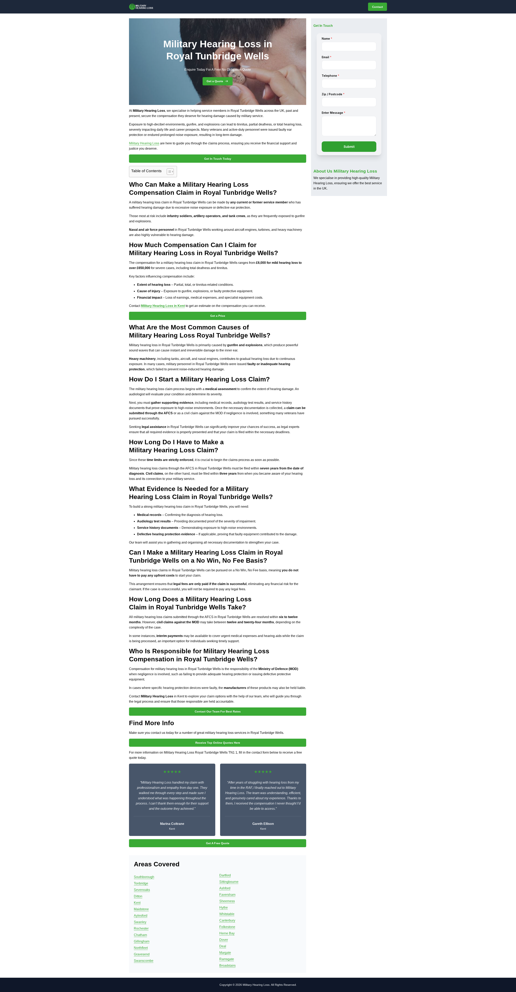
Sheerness (227, 901)
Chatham (140, 935)
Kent (137, 902)
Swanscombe (143, 960)
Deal (222, 946)
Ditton (138, 896)
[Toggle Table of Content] (168, 171)
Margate (225, 952)
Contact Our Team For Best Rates (218, 711)
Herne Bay (227, 933)
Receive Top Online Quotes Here (217, 742)
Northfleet (141, 948)
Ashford (224, 888)
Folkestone (227, 927)
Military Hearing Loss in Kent (163, 306)
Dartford (225, 875)
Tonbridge (141, 883)
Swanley (140, 922)
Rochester (141, 928)
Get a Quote (215, 81)
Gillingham (141, 941)
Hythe (223, 907)
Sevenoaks (142, 890)
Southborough (144, 877)
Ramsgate (226, 959)
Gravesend (142, 954)
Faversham (227, 894)
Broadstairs (227, 965)
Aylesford (140, 915)
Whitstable (226, 914)
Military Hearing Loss (144, 143)
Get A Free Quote (217, 843)
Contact (377, 6)
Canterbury (227, 920)
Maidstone (141, 909)
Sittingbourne (228, 881)
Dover (223, 939)
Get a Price (217, 315)
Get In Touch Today (217, 158)
